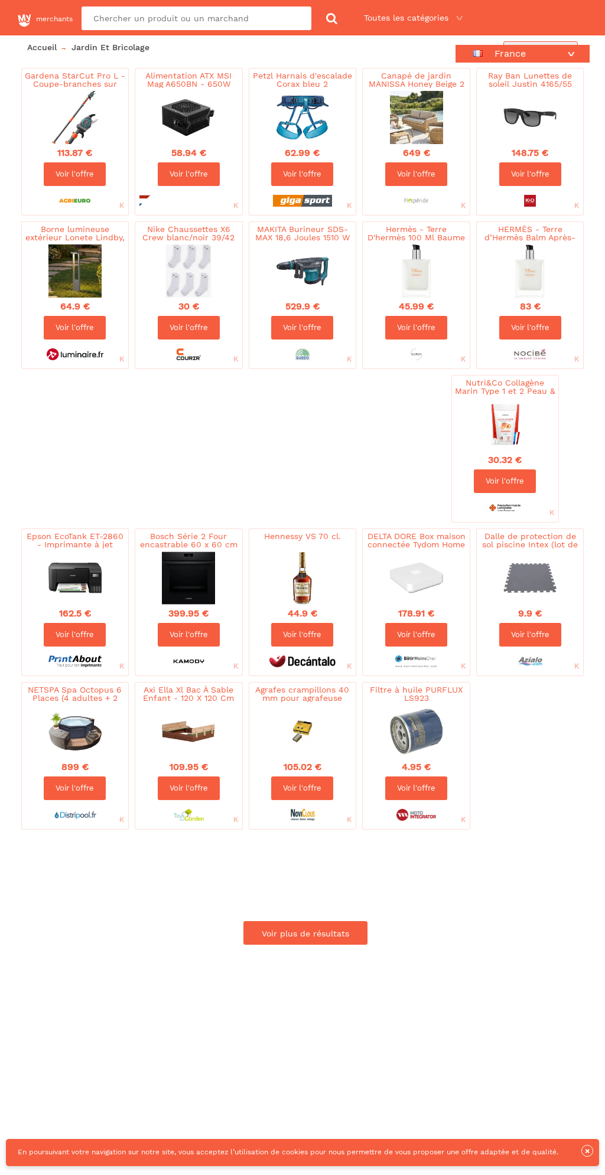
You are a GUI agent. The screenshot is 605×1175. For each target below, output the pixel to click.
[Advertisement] (233, 410)
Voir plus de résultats (305, 933)
